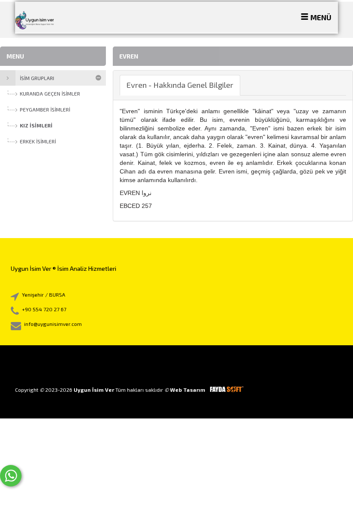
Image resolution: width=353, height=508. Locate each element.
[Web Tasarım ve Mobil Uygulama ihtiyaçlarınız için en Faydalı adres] (226, 390)
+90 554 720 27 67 (44, 309)
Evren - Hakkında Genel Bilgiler (180, 85)
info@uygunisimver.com (53, 324)
